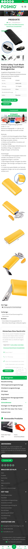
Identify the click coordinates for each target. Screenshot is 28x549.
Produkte (3, 475)
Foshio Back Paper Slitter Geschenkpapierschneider (7, 436)
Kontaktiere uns (8, 100)
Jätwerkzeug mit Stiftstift (7, 513)
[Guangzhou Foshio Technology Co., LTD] (9, 6)
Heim (9, 22)
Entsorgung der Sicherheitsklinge (12, 307)
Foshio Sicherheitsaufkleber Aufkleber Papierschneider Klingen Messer (19, 436)
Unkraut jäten (6, 412)
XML (2, 485)
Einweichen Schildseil (6, 502)
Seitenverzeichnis (5, 483)
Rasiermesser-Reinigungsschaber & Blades (12, 398)
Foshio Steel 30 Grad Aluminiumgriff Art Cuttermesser (12, 315)
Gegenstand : (14, 346)
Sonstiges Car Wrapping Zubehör (12, 406)
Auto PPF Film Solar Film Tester (11, 409)
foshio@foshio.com (8, 531)
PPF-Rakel (4, 391)
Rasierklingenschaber (6, 495)
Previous (0, 428)
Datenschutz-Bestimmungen (8, 488)
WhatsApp (6, 104)
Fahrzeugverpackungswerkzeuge (12, 385)
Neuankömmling (6, 381)
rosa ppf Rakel (5, 510)
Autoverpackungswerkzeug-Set (9, 505)
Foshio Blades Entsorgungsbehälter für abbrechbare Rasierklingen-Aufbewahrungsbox (14, 322)
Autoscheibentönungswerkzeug (9, 500)
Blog (2, 480)
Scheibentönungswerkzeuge (10, 388)
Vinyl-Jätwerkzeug (5, 515)
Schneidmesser (6, 402)
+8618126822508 (8, 529)
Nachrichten (4, 478)
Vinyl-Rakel (5, 394)
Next (25, 428)
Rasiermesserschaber (6, 508)
